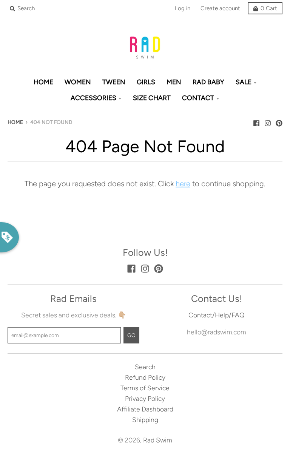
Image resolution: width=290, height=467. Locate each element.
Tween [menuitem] (113, 82)
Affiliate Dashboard (145, 409)
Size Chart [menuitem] (152, 98)
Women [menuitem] (78, 82)
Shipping (145, 420)
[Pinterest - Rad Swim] (279, 121)
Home (15, 122)
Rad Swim (157, 440)
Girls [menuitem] (146, 82)
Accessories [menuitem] (93, 98)
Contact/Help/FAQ (216, 315)
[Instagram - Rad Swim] (267, 121)
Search (145, 367)
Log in (182, 8)
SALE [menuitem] (243, 82)
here (183, 183)
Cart (269, 8)
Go (131, 335)
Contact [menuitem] (198, 98)
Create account (220, 8)
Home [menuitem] (43, 82)
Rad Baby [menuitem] (208, 82)
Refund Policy (145, 377)
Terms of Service (145, 388)
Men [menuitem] (174, 82)
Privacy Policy (145, 398)
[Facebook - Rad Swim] (256, 121)
